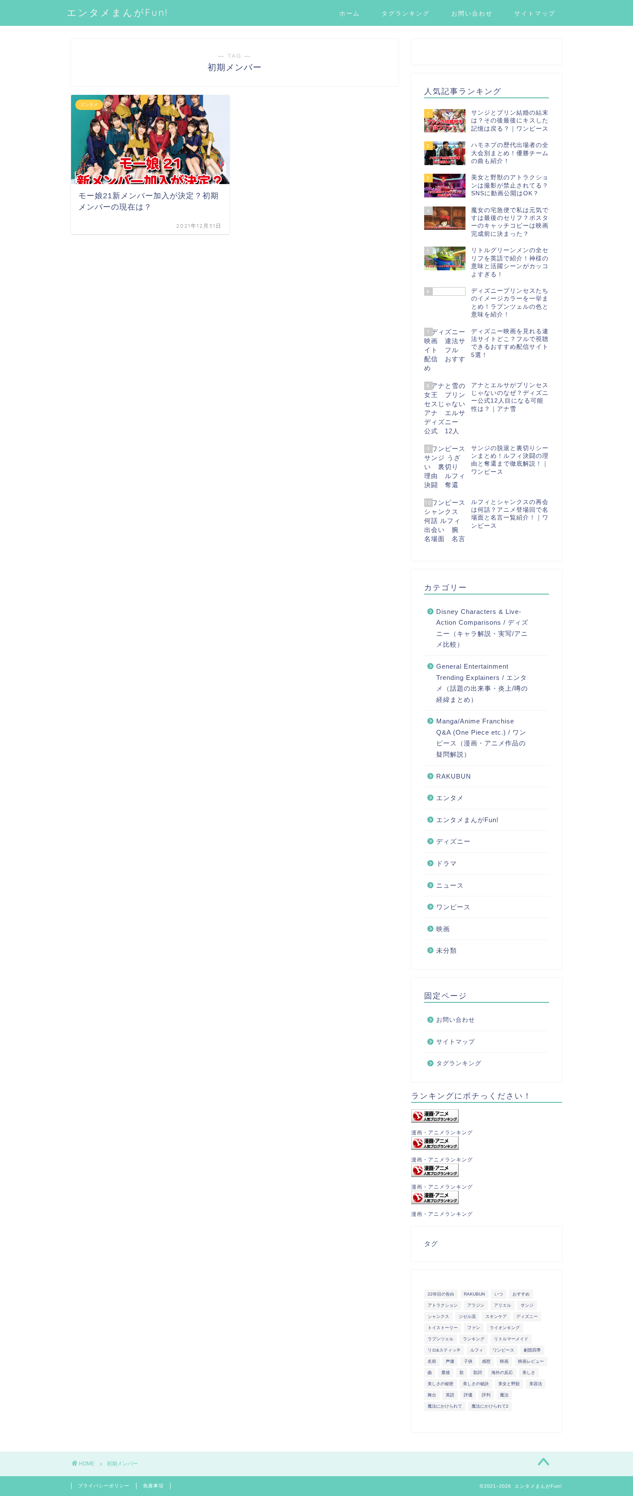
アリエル (502, 1305)
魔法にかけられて (445, 1406)
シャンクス (438, 1316)
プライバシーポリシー (104, 1485)
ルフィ (476, 1350)
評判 (486, 1395)
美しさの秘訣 (476, 1383)
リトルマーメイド (511, 1338)
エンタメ (450, 797)
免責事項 (153, 1485)
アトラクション (443, 1305)
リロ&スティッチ (444, 1350)
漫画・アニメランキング (442, 1133)
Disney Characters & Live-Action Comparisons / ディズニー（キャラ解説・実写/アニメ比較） (482, 628)
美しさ (528, 1372)
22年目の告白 (441, 1294)
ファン (473, 1327)
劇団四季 (532, 1350)
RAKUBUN (453, 776)
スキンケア (496, 1316)
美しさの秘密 (440, 1383)
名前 (432, 1361)
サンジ (527, 1305)
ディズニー (453, 841)
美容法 (535, 1383)
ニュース (450, 885)
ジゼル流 (467, 1316)
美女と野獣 (509, 1383)
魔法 (504, 1395)
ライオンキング (505, 1327)
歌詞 (477, 1372)
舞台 (432, 1395)
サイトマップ (534, 13)
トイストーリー (443, 1327)
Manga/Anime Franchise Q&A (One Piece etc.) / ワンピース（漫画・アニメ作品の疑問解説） (481, 737)
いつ (498, 1294)
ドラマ (446, 863)
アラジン (475, 1305)
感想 (486, 1361)
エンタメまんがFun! (117, 12)
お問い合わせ (472, 13)
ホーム (349, 13)
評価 (468, 1395)
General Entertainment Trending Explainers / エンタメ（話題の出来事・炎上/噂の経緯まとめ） (482, 683)
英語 (450, 1395)
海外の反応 (502, 1372)
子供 (468, 1361)
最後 (445, 1372)
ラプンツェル (440, 1338)
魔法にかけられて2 (490, 1406)
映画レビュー (531, 1361)
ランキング (473, 1338)
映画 (443, 929)
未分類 (446, 950)
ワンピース (453, 907)
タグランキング (406, 13)
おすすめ (521, 1294)
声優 (450, 1361)
